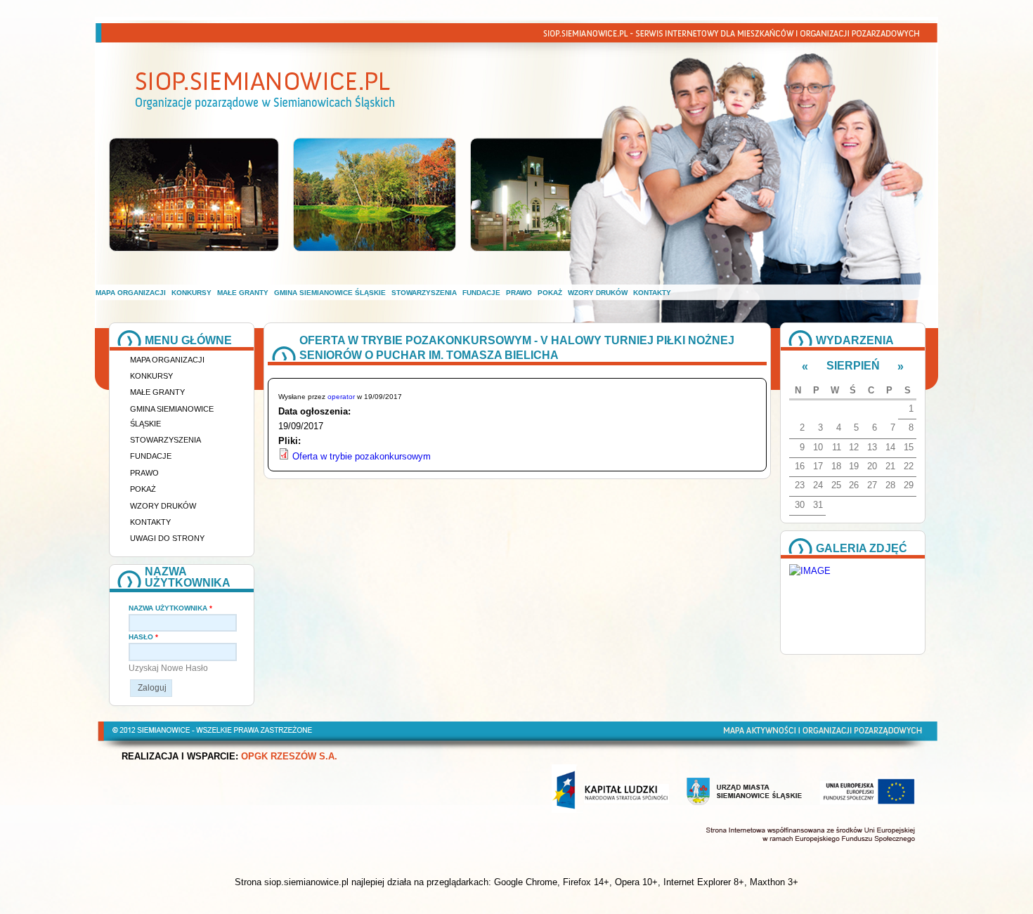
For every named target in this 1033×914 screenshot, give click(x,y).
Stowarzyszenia (424, 292)
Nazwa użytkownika (170, 608)
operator (341, 396)
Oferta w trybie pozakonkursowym (361, 456)
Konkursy (191, 292)
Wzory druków (598, 292)
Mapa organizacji (131, 292)
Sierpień (853, 366)
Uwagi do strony (167, 538)
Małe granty (242, 292)
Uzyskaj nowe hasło (168, 668)
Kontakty (652, 292)
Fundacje (481, 292)
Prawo (519, 292)
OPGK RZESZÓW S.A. (289, 757)
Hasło (143, 637)
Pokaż (550, 292)
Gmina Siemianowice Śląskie (330, 292)
